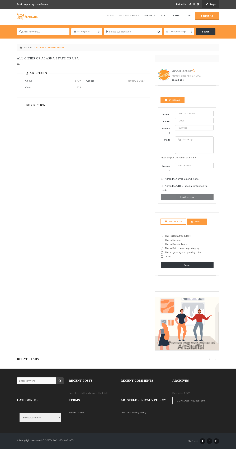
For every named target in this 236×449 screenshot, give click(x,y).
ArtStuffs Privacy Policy (133, 412)
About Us (149, 15)
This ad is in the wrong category (182, 248)
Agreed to (182, 178)
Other (168, 256)
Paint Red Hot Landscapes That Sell (88, 392)
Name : (166, 114)
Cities (29, 47)
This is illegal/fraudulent (178, 235)
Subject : (166, 130)
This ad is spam (173, 239)
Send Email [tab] (174, 100)
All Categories (128, 15)
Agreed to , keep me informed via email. (184, 187)
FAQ (190, 15)
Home (110, 15)
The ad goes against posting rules (183, 252)
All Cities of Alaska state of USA (48, 58)
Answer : (166, 168)
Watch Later (175, 221)
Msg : (167, 139)
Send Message (187, 197)
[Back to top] (224, 427)
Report (187, 265)
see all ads (178, 79)
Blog (164, 15)
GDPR (180, 185)
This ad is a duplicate (176, 244)
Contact (177, 15)
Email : (166, 121)
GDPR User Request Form (191, 400)
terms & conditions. (187, 178)
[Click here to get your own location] (158, 31)
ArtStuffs (68, 440)
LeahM (176, 70)
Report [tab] (198, 221)
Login (213, 4)
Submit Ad (207, 15)
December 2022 (181, 392)
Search (206, 31)
